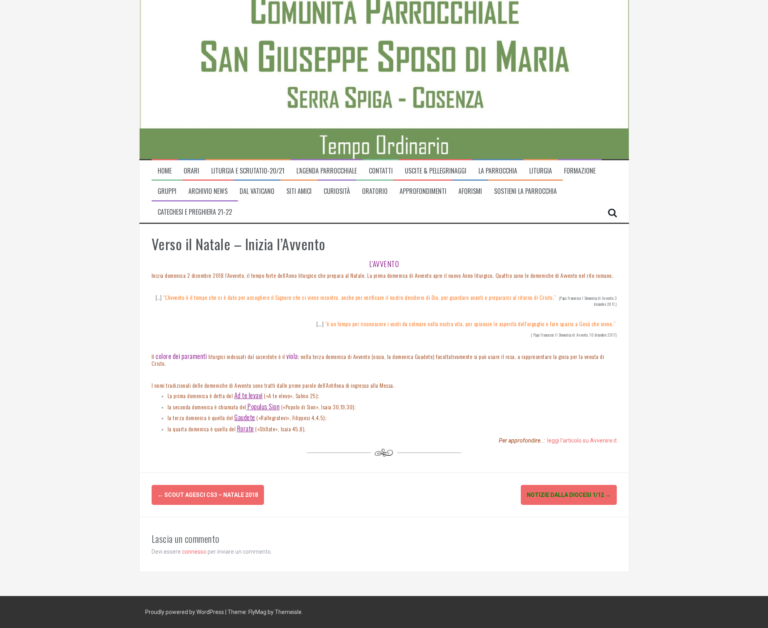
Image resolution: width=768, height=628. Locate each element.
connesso (194, 551)
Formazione (580, 170)
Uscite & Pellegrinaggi (435, 170)
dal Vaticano (257, 191)
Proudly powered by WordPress (185, 612)
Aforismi (470, 191)
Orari (191, 170)
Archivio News (208, 191)
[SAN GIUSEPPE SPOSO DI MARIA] (272, 79)
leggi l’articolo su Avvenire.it (582, 440)
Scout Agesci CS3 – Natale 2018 (208, 495)
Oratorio (375, 191)
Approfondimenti (423, 191)
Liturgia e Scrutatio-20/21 (247, 170)
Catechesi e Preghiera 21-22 (195, 212)
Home (165, 170)
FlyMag (257, 612)
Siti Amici (299, 191)
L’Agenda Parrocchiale (326, 170)
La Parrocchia (497, 170)
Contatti (381, 170)
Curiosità (337, 191)
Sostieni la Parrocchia (525, 191)
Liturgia (540, 170)
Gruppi (167, 191)
